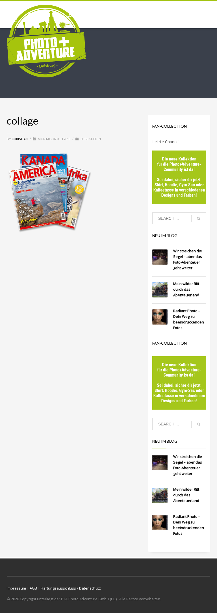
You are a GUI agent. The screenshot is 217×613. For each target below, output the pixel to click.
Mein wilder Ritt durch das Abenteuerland (186, 289)
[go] (198, 219)
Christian (20, 139)
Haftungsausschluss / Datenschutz (71, 588)
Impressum (16, 588)
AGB (33, 588)
